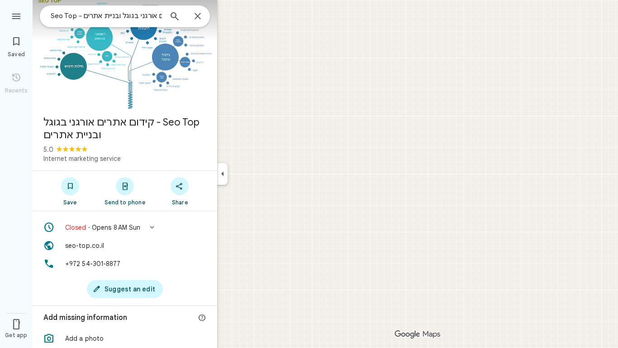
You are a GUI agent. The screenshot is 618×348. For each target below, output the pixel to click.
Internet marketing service (82, 159)
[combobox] (106, 15)
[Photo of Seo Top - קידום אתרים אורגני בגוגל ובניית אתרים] (125, 54)
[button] (125, 227)
